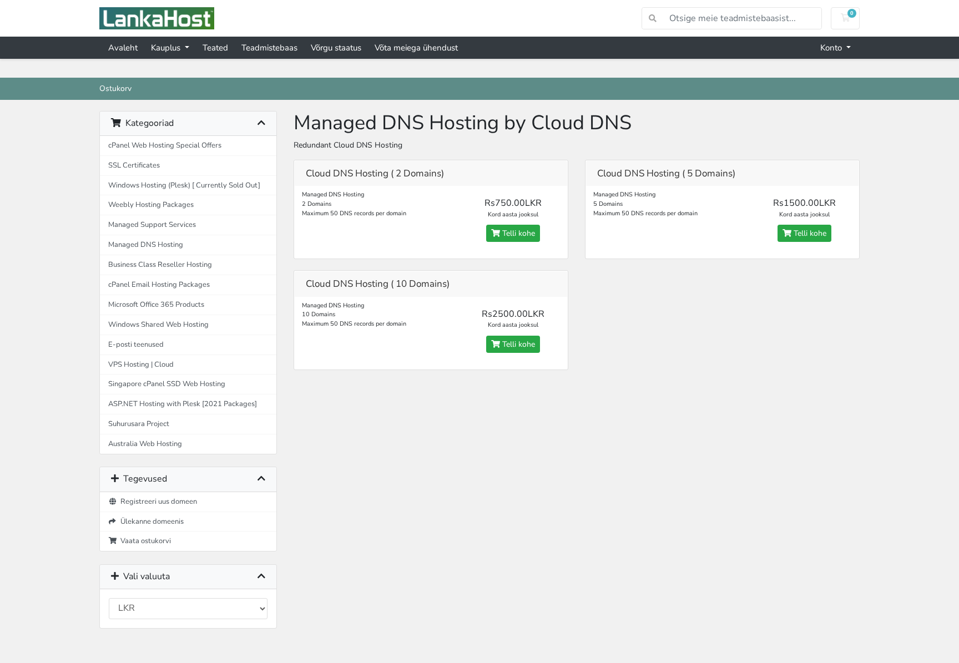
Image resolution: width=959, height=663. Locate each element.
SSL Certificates (134, 165)
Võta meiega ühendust (416, 47)
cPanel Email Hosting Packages (159, 284)
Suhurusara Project (138, 423)
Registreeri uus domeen (157, 501)
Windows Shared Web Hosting (158, 324)
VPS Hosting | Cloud (141, 364)
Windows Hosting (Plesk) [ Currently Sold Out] (184, 185)
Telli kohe (517, 233)
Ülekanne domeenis (150, 521)
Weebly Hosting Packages (151, 204)
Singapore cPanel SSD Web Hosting (166, 383)
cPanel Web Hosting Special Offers (164, 145)
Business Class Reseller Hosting (160, 264)
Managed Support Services (152, 224)
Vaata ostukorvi (144, 540)
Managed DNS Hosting (145, 244)
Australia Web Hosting (145, 443)
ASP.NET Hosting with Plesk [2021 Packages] (182, 403)
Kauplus (167, 47)
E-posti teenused (136, 344)
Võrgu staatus (336, 47)
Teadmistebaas (269, 47)
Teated (215, 47)
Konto (832, 47)
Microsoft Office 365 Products (156, 304)
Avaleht (123, 47)
